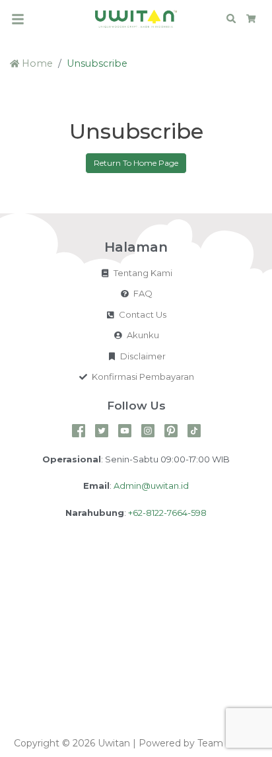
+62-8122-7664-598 (167, 512)
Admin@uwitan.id (151, 485)
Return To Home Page (136, 163)
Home (36, 63)
